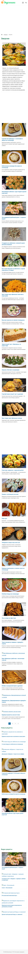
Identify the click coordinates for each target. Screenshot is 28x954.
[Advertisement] (14, 20)
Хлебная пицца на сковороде (10, 594)
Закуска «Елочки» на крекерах (10, 370)
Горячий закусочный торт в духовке (12, 394)
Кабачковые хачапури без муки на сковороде (13, 794)
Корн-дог (4, 518)
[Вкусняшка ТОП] (8, 3)
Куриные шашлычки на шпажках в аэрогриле (13, 736)
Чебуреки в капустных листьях (11, 542)
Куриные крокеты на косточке (11, 715)
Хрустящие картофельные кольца (12, 418)
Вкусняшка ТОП (10, 952)
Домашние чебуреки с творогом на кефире (13, 754)
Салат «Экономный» (7, 887)
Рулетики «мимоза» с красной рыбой (12, 470)
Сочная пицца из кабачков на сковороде (12, 744)
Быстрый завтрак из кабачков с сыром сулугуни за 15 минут (13, 269)
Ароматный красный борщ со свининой (12, 914)
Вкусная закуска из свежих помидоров (13, 320)
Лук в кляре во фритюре (9, 618)
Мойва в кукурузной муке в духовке (12, 686)
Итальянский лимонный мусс (9, 895)
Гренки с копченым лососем (10, 494)
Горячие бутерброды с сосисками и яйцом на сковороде (12, 139)
